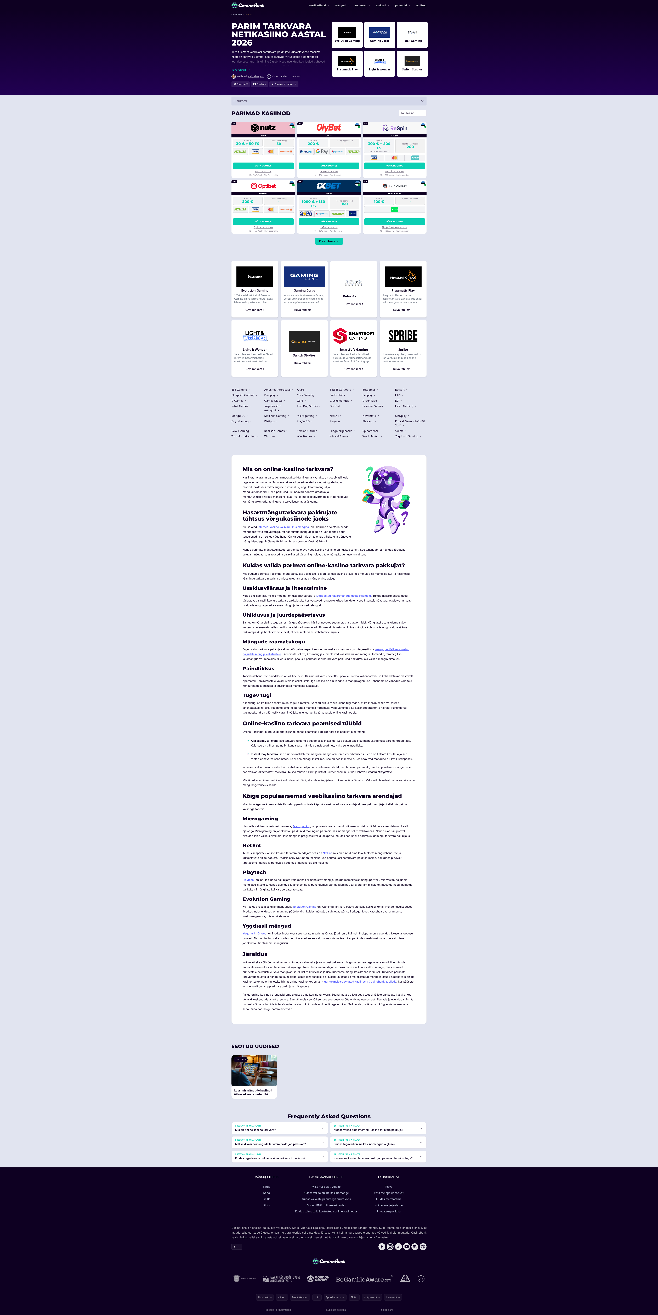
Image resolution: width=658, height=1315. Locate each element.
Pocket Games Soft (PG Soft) (410, 423)
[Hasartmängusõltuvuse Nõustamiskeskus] (281, 1278)
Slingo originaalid (341, 431)
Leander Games (373, 406)
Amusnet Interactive (277, 390)
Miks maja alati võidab (326, 1187)
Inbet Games (240, 406)
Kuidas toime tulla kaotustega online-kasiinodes (326, 1211)
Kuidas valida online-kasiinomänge (326, 1193)
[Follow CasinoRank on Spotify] (414, 1246)
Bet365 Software (341, 390)
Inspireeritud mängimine (272, 408)
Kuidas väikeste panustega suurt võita (326, 1199)
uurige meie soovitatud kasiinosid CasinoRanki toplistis (360, 981)
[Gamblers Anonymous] (405, 1278)
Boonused (361, 5)
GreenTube (370, 401)
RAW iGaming (240, 431)
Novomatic (369, 416)
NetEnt (334, 416)
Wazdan (269, 436)
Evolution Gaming (304, 906)
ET (235, 1246)
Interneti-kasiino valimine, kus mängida (283, 527)
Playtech (368, 421)
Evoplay (367, 395)
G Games (237, 401)
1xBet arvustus (328, 227)
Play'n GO (303, 421)
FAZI (398, 395)
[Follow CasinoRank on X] (398, 1246)
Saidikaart (387, 1309)
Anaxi (301, 390)
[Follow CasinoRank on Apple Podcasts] (423, 1246)
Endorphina (338, 395)
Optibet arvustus (263, 227)
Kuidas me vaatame (388, 1199)
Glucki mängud (340, 401)
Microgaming (306, 416)
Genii (300, 401)
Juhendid (401, 5)
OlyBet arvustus (329, 171)
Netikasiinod (317, 5)
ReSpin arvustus (394, 171)
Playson (335, 421)
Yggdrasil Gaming (407, 436)
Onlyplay (401, 416)
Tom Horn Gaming (243, 436)
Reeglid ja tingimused (278, 1309)
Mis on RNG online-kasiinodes (326, 1205)
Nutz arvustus (263, 171)
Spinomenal (370, 431)
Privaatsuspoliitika (389, 1211)
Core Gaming (306, 395)
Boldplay (270, 395)
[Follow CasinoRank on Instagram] (390, 1246)
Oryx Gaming (240, 421)
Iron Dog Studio (307, 406)
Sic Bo (266, 1199)
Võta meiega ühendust (389, 1193)
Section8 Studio (307, 431)
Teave (388, 1187)
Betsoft (400, 390)
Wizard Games (339, 436)
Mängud (340, 5)
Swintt (399, 431)
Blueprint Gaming (243, 395)
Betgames (369, 390)
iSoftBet (335, 406)
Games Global (273, 401)
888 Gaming (239, 390)
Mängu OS (238, 416)
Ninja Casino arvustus (394, 227)
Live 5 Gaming (404, 406)
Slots (266, 1205)
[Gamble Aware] (364, 1278)
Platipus (269, 421)
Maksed (381, 5)
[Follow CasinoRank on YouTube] (406, 1246)
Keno (266, 1193)
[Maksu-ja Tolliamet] (245, 1278)
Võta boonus (263, 165)
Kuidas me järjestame (389, 1205)
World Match (371, 436)
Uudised (421, 5)
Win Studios (305, 436)
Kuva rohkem (327, 241)
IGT (397, 401)
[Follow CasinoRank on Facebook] (381, 1246)
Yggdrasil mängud (254, 933)
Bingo (266, 1187)
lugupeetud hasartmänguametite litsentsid (343, 595)
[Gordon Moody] (318, 1278)
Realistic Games (274, 431)
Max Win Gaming (275, 416)
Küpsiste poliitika (336, 1309)
